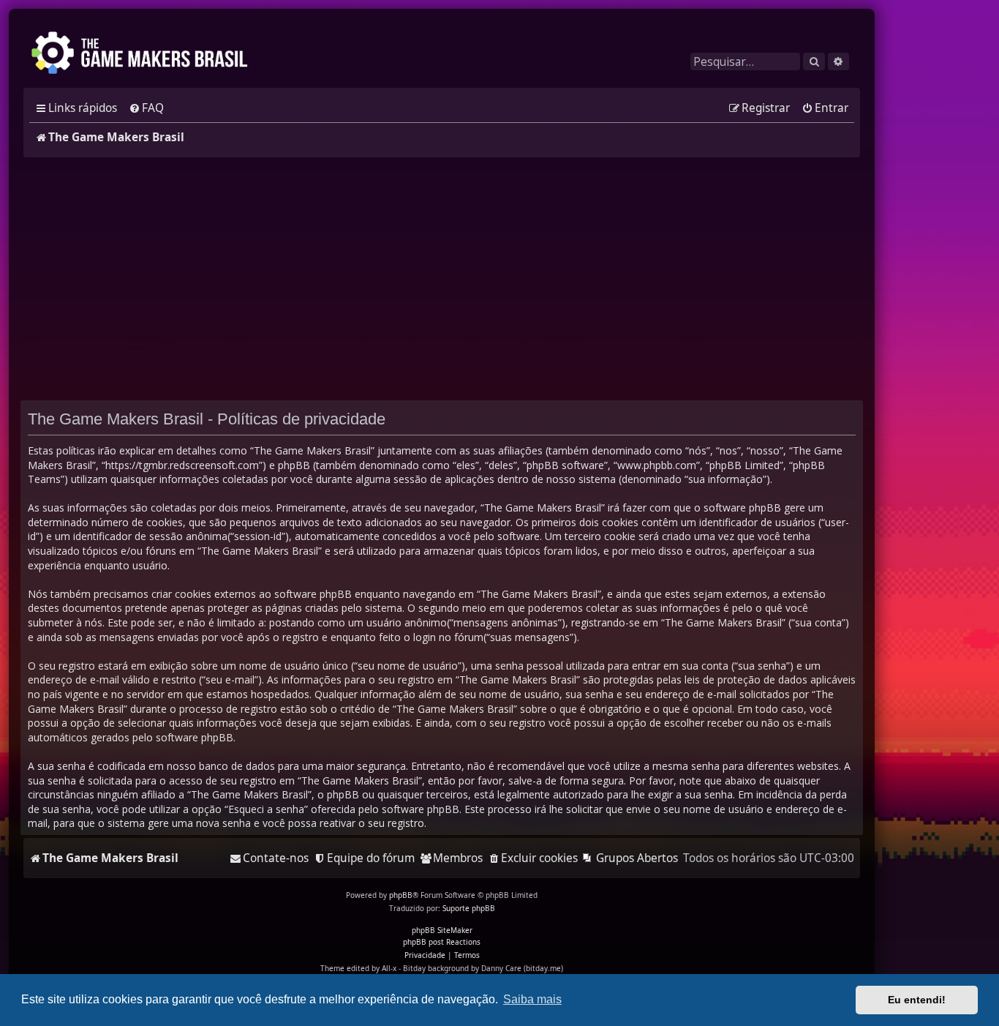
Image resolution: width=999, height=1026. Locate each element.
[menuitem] (146, 108)
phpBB (400, 895)
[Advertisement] (441, 278)
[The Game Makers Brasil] (146, 54)
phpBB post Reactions (441, 942)
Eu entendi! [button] (917, 1000)
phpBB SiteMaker (442, 930)
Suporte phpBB (468, 908)
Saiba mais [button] (532, 999)
